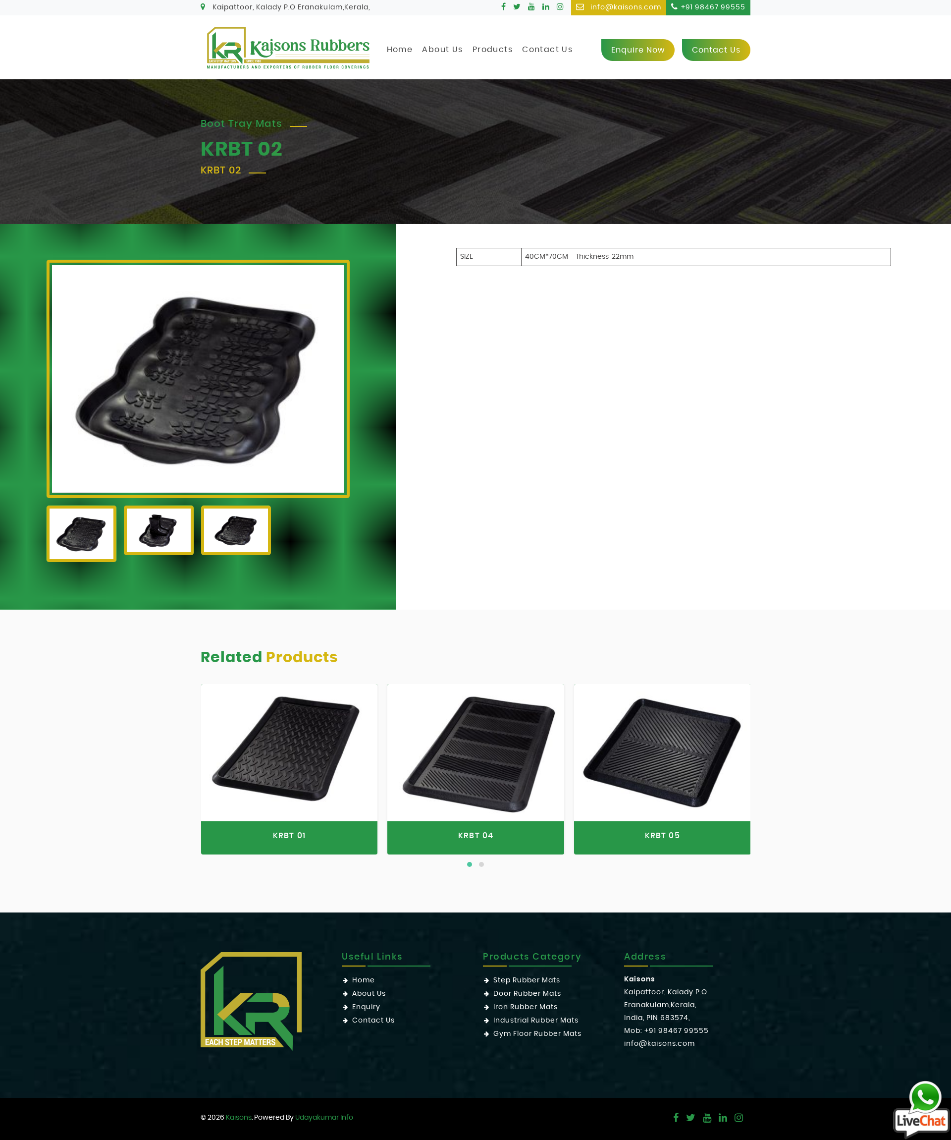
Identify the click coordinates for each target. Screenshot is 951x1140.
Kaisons (239, 1117)
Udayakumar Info (324, 1117)
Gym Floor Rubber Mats (537, 1033)
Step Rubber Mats (526, 980)
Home (400, 50)
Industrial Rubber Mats (536, 1020)
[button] (470, 864)
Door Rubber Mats (527, 993)
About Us (442, 50)
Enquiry (366, 1007)
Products (493, 50)
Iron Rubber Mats (525, 1007)
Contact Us (547, 50)
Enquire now (638, 50)
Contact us (716, 50)
